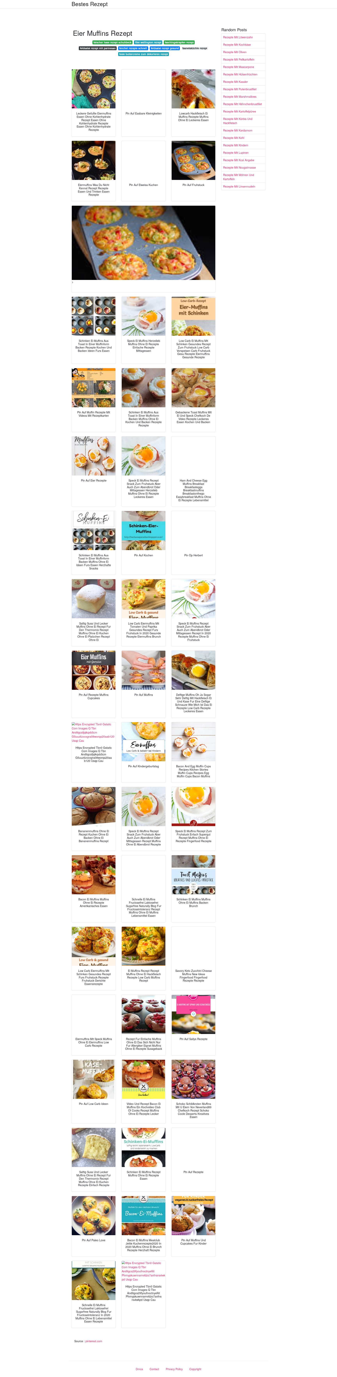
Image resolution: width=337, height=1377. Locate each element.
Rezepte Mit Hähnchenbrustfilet (242, 104)
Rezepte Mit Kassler (235, 82)
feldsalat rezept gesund (165, 48)
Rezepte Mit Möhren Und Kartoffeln (238, 177)
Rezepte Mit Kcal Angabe (238, 160)
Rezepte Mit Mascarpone (238, 67)
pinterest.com (93, 1341)
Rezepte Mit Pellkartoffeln (239, 59)
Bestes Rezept (90, 3)
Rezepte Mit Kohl (233, 138)
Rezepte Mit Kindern (235, 145)
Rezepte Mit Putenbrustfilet (239, 89)
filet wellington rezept (148, 42)
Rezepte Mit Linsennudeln (239, 186)
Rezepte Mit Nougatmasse (239, 167)
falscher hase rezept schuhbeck (112, 42)
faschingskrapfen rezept (179, 42)
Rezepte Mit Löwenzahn (238, 37)
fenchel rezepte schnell (133, 48)
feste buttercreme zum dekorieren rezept (143, 54)
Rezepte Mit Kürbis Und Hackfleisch (237, 121)
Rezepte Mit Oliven (235, 52)
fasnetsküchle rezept (194, 48)
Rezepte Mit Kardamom (237, 130)
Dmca (139, 1369)
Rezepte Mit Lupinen (236, 153)
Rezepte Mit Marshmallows (239, 96)
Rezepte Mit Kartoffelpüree (239, 111)
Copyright (195, 1369)
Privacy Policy (174, 1369)
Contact (154, 1369)
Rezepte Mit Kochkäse (237, 44)
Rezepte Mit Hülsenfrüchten (240, 74)
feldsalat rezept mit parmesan (98, 48)
